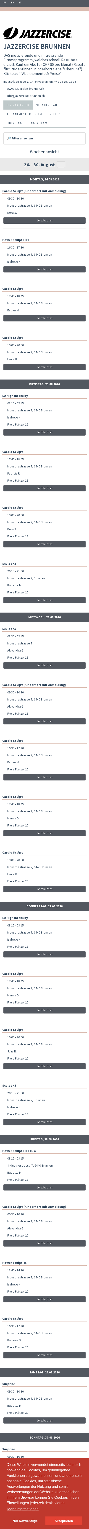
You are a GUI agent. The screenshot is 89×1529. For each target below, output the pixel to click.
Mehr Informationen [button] (23, 1509)
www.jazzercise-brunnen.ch (25, 89)
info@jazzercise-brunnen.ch (26, 96)
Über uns (14, 122)
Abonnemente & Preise (25, 113)
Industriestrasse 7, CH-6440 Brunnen (28, 82)
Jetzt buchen (44, 220)
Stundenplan (46, 105)
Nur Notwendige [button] (25, 1521)
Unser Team (38, 122)
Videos (55, 113)
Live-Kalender (18, 105)
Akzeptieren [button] (64, 1521)
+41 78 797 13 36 (65, 82)
